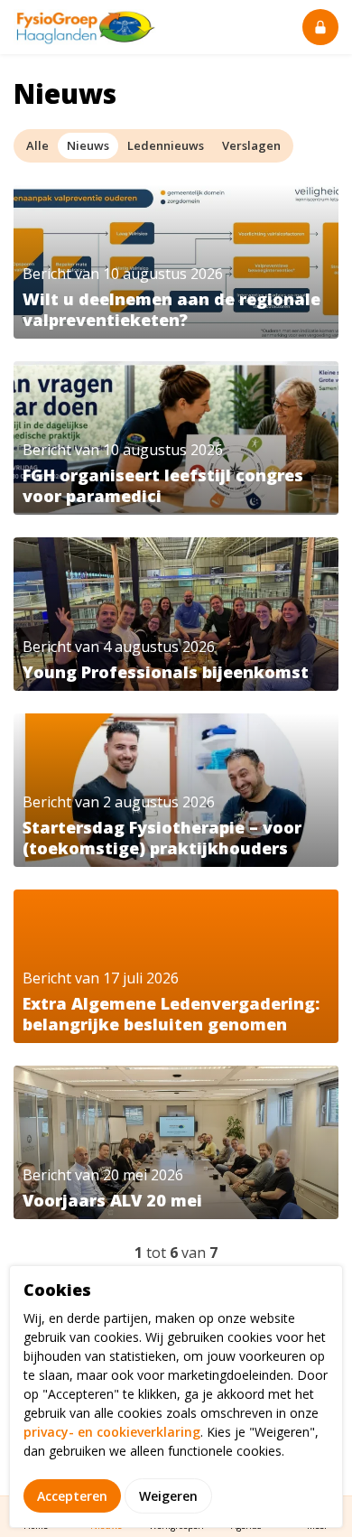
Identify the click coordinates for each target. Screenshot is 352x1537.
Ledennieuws (165, 145)
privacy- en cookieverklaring (111, 1431)
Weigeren (168, 1495)
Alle (37, 145)
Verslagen (251, 145)
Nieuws (88, 145)
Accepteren (72, 1495)
